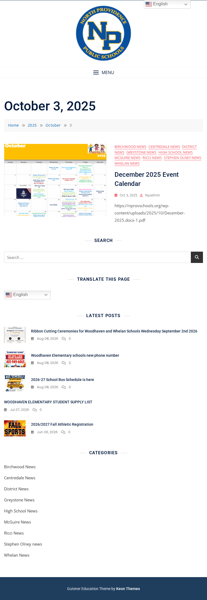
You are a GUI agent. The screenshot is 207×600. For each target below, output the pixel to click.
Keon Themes (128, 589)
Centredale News (164, 146)
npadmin (152, 195)
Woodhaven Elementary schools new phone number (75, 355)
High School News (175, 152)
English (20, 294)
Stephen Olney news (182, 157)
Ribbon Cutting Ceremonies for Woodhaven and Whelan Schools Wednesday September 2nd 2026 (114, 331)
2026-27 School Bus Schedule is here (62, 379)
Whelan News (127, 163)
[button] (103, 72)
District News (16, 488)
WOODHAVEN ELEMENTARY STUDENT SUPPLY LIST (48, 402)
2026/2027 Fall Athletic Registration (62, 424)
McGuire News (127, 157)
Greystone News (141, 152)
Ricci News (152, 157)
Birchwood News (130, 146)
